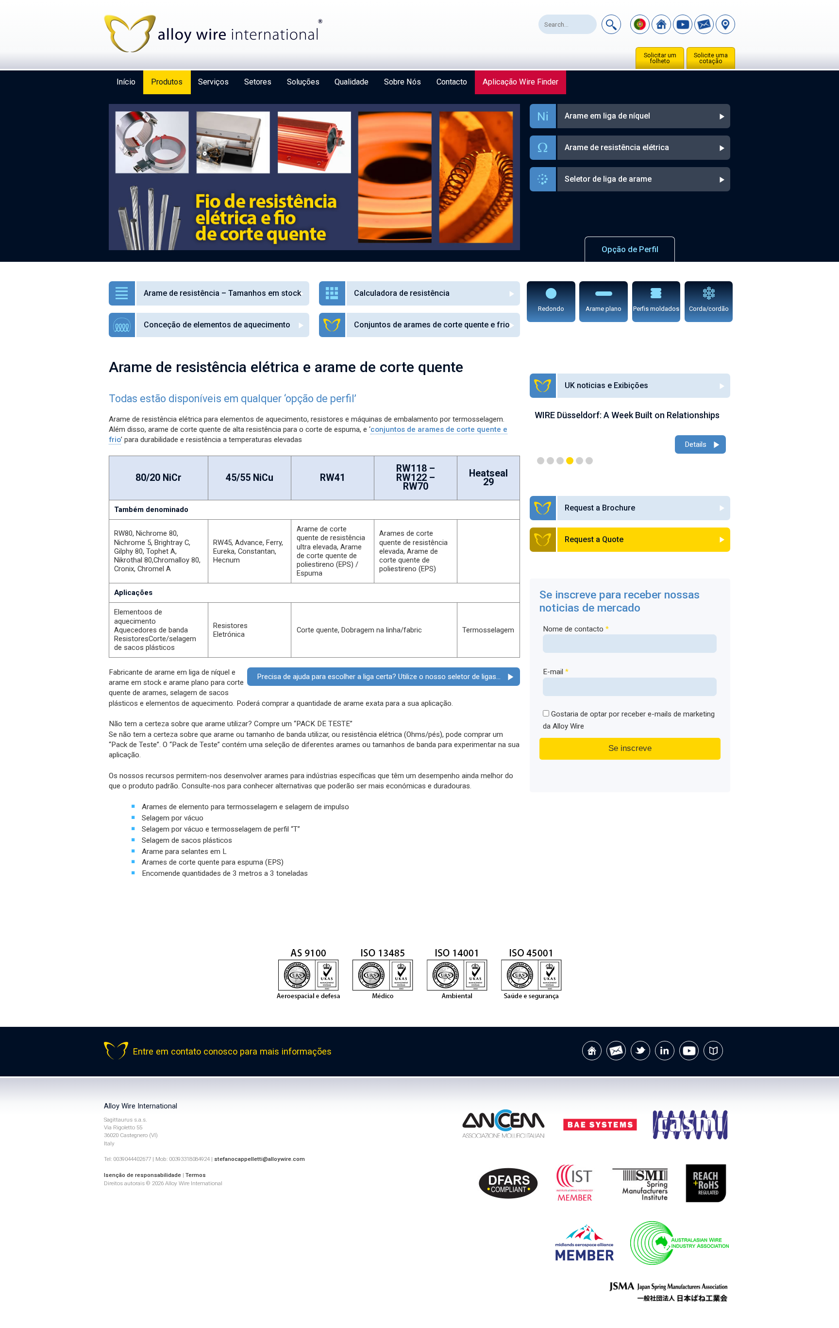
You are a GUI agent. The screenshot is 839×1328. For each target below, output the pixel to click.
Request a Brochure (600, 507)
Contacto (451, 81)
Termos (195, 1175)
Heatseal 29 (488, 478)
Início (126, 81)
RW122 (411, 477)
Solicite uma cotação (711, 58)
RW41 (332, 477)
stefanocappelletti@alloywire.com (259, 1159)
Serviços (213, 81)
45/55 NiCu (249, 477)
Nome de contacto (576, 629)
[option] (630, 438)
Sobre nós (402, 81)
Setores (257, 81)
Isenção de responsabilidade (142, 1175)
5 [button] (579, 460)
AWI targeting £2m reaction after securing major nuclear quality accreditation (630, 420)
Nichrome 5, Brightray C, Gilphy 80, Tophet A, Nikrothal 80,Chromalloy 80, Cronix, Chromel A (157, 556)
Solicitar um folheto (660, 58)
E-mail (556, 671)
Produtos (167, 81)
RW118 (411, 468)
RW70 (415, 486)
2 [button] (550, 460)
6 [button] (589, 460)
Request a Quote (594, 539)
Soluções (303, 81)
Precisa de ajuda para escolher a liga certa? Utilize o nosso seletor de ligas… (379, 676)
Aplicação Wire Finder (520, 81)
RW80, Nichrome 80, (146, 533)
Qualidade (352, 81)
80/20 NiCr (158, 477)
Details (695, 455)
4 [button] (569, 460)
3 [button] (560, 460)
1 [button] (540, 460)
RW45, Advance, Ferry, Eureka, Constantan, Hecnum (248, 551)
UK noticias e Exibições (606, 385)
